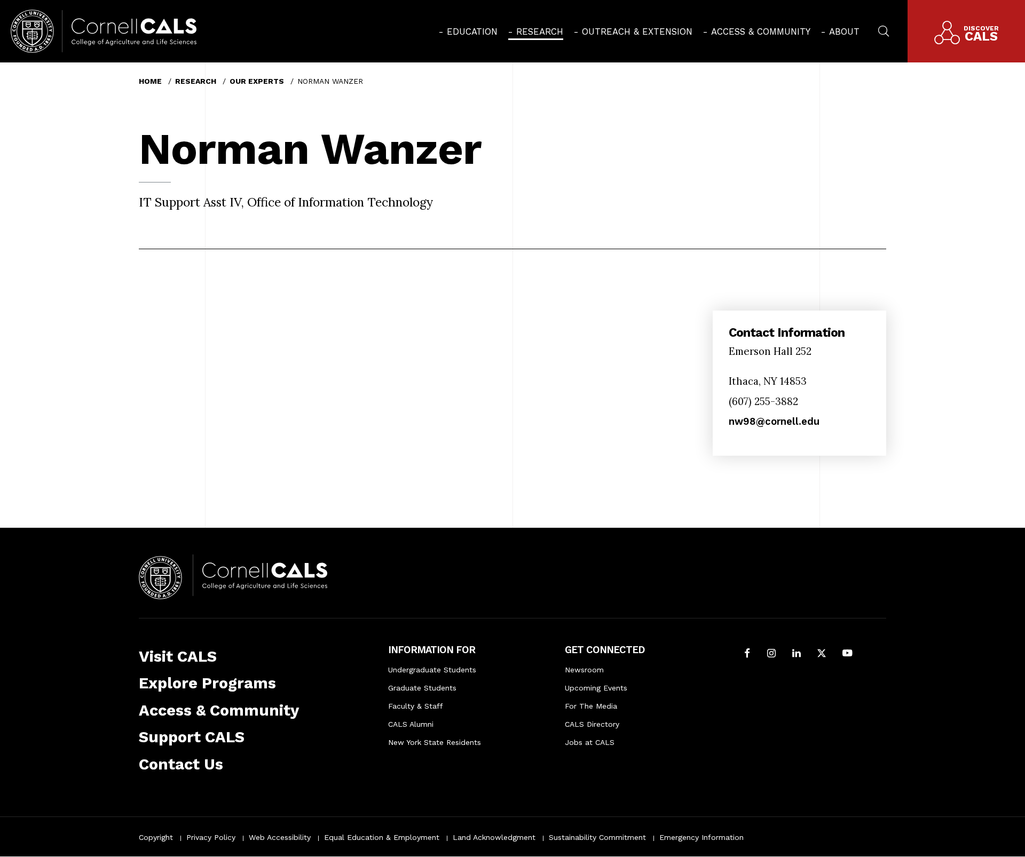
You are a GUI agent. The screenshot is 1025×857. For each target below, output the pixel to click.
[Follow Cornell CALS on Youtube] (847, 654)
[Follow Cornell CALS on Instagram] (771, 654)
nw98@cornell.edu (774, 421)
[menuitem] (468, 31)
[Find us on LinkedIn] (796, 654)
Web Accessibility (280, 837)
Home (150, 81)
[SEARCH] (883, 30)
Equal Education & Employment (381, 837)
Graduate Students (422, 688)
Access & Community (760, 31)
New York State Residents (434, 742)
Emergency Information (701, 837)
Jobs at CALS (589, 742)
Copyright (156, 837)
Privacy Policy (210, 837)
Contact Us (181, 764)
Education (472, 31)
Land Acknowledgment (494, 837)
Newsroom (584, 669)
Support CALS (192, 737)
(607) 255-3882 (763, 401)
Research (539, 31)
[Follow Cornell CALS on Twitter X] (821, 654)
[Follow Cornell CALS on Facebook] (747, 654)
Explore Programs (207, 683)
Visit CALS (178, 656)
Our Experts (257, 81)
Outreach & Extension (637, 31)
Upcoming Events (596, 688)
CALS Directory (592, 724)
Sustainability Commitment (597, 837)
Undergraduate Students (432, 669)
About (844, 31)
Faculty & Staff (415, 706)
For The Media (591, 706)
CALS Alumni (410, 724)
